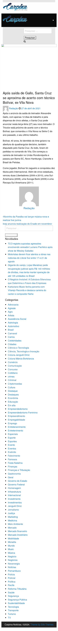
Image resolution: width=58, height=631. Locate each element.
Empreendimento (16, 416)
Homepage (7, 82)
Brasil (11, 329)
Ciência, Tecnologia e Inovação (23, 351)
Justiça (11, 513)
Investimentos (15, 502)
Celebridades (14, 340)
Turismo (12, 614)
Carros (11, 336)
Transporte (13, 610)
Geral (10, 477)
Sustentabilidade (16, 603)
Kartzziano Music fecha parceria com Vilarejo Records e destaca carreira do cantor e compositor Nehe (27, 290)
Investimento (14, 498)
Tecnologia (13, 606)
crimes (11, 376)
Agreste (12, 308)
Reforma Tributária (17, 588)
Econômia (13, 398)
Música (11, 552)
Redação (14, 108)
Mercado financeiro (17, 531)
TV (9, 617)
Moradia (12, 542)
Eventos (12, 448)
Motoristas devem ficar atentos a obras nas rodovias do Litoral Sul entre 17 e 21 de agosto (29, 258)
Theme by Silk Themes (41, 624)
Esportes (12, 441)
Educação (13, 401)
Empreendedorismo (18, 408)
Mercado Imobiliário (18, 534)
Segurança (13, 596)
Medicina (12, 520)
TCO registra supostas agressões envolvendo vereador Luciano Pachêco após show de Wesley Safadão (30, 247)
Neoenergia (14, 563)
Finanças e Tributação (19, 470)
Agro (10, 311)
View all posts (29, 213)
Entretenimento (15, 430)
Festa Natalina (15, 462)
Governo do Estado (17, 480)
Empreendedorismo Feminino (23, 412)
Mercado (12, 527)
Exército (12, 452)
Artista (11, 315)
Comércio (13, 362)
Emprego (12, 423)
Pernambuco (14, 570)
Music (11, 549)
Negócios (12, 560)
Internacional (14, 495)
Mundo (11, 545)
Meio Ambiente (15, 524)
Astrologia (13, 322)
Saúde (11, 592)
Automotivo (13, 326)
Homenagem (14, 488)
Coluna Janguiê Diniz (19, 354)
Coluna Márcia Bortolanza (21, 358)
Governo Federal (16, 484)
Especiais (13, 434)
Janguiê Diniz (15, 506)
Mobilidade (13, 538)
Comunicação (15, 365)
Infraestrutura (14, 491)
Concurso (13, 369)
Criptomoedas (15, 383)
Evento (11, 444)
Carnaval (12, 333)
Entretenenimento (17, 426)
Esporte (12, 437)
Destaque (13, 390)
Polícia (11, 574)
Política (11, 581)
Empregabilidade (16, 419)
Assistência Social (17, 318)
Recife (11, 585)
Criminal (12, 380)
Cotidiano (13, 372)
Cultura (11, 387)
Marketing (13, 516)
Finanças (12, 466)
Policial (11, 578)
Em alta (11, 405)
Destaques (13, 394)
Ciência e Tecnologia (18, 347)
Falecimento (14, 455)
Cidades (12, 344)
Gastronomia (14, 473)
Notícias (12, 567)
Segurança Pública (17, 599)
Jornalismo (13, 509)
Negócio (12, 556)
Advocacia (13, 304)
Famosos (12, 459)
